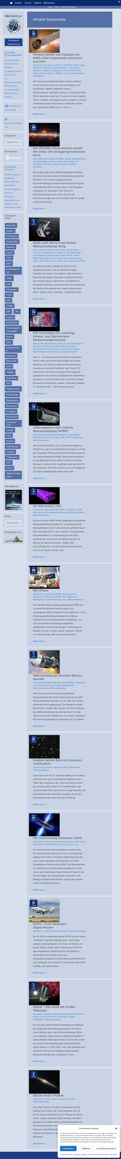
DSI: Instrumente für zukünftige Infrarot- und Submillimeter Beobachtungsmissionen (54, 336)
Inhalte (18, 3)
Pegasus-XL (72, 597)
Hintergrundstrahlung (56, 512)
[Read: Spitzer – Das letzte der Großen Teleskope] (44, 993)
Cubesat (46, 70)
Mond (8, 366)
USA (9, 462)
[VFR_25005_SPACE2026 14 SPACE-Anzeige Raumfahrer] (13, 500)
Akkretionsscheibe (65, 841)
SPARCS (59, 73)
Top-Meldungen (59, 68)
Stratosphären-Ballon (69, 349)
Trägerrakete (12, 457)
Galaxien (37, 437)
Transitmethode (77, 73)
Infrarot (52, 161)
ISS (8, 311)
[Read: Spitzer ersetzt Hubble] (44, 1082)
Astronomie (38, 65)
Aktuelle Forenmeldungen (13, 53)
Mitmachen (49, 3)
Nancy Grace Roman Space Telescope (62, 261)
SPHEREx (60, 159)
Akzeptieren (68, 1148)
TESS (66, 73)
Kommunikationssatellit (13, 329)
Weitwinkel (77, 437)
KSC (42, 261)
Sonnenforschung (53, 599)
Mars (9, 342)
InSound (48, 594)
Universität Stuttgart (68, 351)
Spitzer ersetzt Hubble (48, 1095)
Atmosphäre (12, 241)
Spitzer (71, 1017)
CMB (79, 509)
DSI (34, 346)
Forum (28, 3)
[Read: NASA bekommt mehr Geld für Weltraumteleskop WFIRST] (44, 414)
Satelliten (37, 68)
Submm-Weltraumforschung (45, 351)
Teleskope (46, 68)
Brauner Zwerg (60, 1014)
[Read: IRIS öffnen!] (44, 577)
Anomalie (11, 225)
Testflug (82, 931)
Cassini (9, 252)
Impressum (113, 1154)
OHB (8, 383)
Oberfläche (11, 378)
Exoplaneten (11, 289)
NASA (10, 372)
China (9, 258)
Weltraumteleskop (13, 475)
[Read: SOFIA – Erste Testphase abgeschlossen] (44, 910)
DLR (9, 263)
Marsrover (11, 356)
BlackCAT (37, 70)
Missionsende (68, 685)
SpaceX (9, 441)
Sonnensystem (69, 594)
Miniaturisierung (63, 346)
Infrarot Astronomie (72, 70)
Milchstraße (11, 361)
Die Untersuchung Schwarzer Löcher (57, 838)
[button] (116, 1128)
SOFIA (73, 346)
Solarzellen (62, 1017)
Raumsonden (79, 65)
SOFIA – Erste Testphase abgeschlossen (49, 925)
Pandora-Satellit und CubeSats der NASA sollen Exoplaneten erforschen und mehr (57, 58)
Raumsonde (12, 394)
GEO (9, 300)
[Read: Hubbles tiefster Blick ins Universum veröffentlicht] (44, 746)
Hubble (9, 306)
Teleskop (10, 452)
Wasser (9, 468)
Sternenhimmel (78, 159)
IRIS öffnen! (40, 590)
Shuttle (10, 430)
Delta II (72, 1014)
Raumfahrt (67, 65)
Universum (37, 167)
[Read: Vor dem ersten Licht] (44, 495)
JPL (17, 311)
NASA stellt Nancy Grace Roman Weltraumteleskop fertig (54, 244)
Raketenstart (13, 389)
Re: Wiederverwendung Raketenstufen (13, 82)
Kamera (10, 317)
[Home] (11, 3)
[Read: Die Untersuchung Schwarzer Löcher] (44, 824)
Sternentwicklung (40, 688)
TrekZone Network (11, 168)
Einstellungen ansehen (106, 1148)
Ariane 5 (10, 231)
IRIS (64, 597)
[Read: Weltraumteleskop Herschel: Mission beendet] (44, 662)
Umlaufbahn (38, 1019)
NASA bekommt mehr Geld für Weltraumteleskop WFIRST (53, 429)
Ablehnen (86, 1148)
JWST (62, 437)
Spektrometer (13, 446)
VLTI (76, 844)
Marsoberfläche (12, 349)
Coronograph (39, 255)
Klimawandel (11, 322)
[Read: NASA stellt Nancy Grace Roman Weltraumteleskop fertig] (44, 229)
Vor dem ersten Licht (47, 506)
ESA (9, 278)
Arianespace (11, 236)
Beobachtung (50, 343)
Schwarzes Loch (11, 423)
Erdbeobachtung (13, 270)
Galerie (37, 3)
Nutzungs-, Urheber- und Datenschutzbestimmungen (91, 1154)
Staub (72, 1099)
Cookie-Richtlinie (66, 1154)
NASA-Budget (60, 164)
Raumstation (12, 400)
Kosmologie (49, 159)
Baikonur (11, 247)
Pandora (43, 73)
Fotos (9, 295)
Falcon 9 (58, 65)
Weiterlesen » (39, 114)
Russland (11, 411)
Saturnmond (11, 417)
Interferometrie (51, 844)
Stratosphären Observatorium (46, 349)
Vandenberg (38, 76)
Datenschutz (13, 44)
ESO (8, 284)
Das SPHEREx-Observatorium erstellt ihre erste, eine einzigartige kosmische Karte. (59, 151)
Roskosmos (11, 406)
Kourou (9, 337)
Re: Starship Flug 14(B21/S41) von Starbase (12, 63)
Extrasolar (48, 65)
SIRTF (54, 1017)
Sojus (8, 436)
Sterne (68, 159)
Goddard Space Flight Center (59, 255)
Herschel (41, 512)
